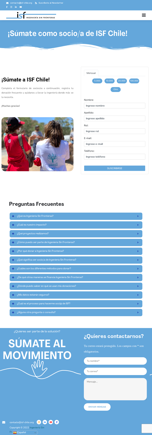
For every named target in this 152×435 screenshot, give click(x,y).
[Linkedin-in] (45, 422)
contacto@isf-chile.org (21, 2)
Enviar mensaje (97, 406)
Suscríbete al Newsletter (51, 2)
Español (21, 432)
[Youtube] (51, 422)
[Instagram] (39, 422)
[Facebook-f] (56, 422)
